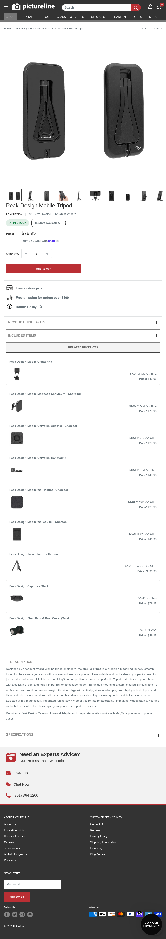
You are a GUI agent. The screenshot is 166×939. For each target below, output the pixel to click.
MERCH (154, 16)
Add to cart (43, 268)
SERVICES (98, 16)
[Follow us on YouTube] (30, 914)
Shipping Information (103, 842)
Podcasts (10, 860)
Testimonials (12, 848)
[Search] (136, 7)
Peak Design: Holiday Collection (32, 28)
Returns (95, 830)
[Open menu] (6, 6)
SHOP (10, 16)
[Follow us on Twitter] (14, 914)
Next (156, 28)
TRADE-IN (119, 16)
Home (7, 28)
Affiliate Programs (15, 854)
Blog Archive (98, 854)
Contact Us (97, 824)
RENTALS (28, 16)
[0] (158, 6)
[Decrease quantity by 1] (26, 253)
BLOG (45, 16)
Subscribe (17, 896)
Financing (96, 848)
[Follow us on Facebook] (7, 914)
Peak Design (14, 214)
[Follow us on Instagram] (22, 914)
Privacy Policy (99, 836)
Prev (143, 28)
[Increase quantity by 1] (47, 253)
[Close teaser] (140, 913)
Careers (9, 842)
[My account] (150, 6)
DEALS (137, 16)
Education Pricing (15, 830)
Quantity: (12, 253)
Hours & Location (15, 836)
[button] (151, 924)
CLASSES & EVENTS (70, 16)
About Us (10, 824)
